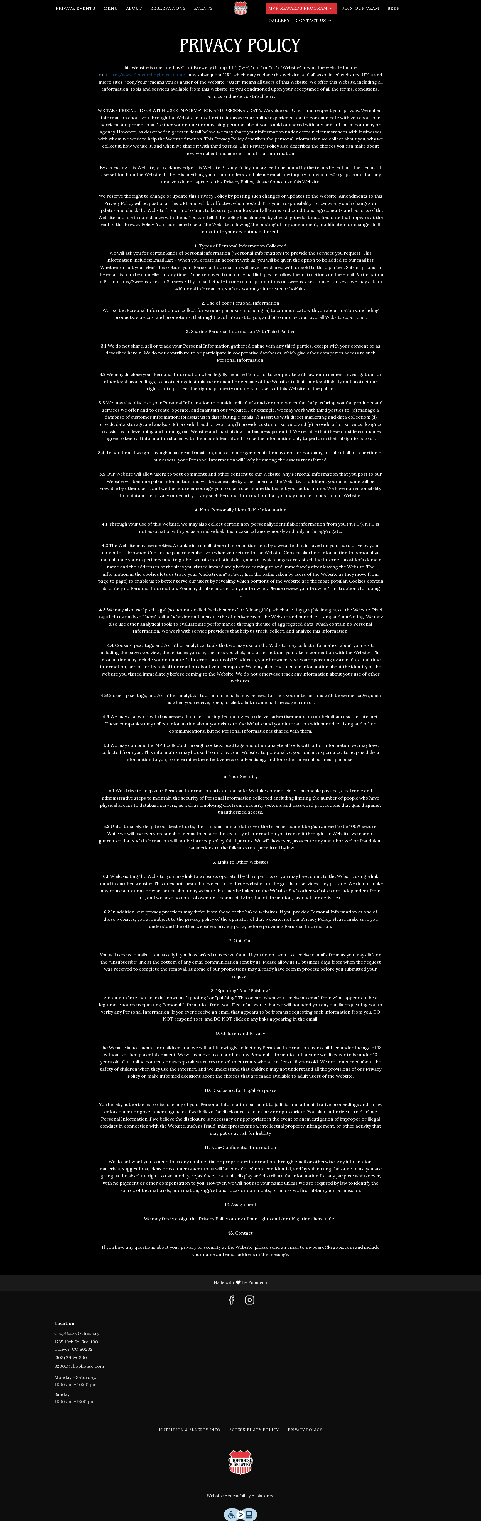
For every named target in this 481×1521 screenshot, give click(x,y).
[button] (301, 8)
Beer (393, 8)
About (134, 8)
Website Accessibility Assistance (240, 1495)
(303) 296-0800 (70, 1357)
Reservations (168, 8)
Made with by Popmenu (135, 1283)
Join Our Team (360, 8)
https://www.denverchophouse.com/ (145, 74)
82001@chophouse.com (79, 1366)
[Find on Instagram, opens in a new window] (250, 1302)
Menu (111, 8)
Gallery (279, 20)
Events (203, 8)
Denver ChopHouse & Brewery (240, 1462)
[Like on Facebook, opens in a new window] (231, 1302)
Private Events (75, 8)
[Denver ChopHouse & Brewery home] (240, 8)
